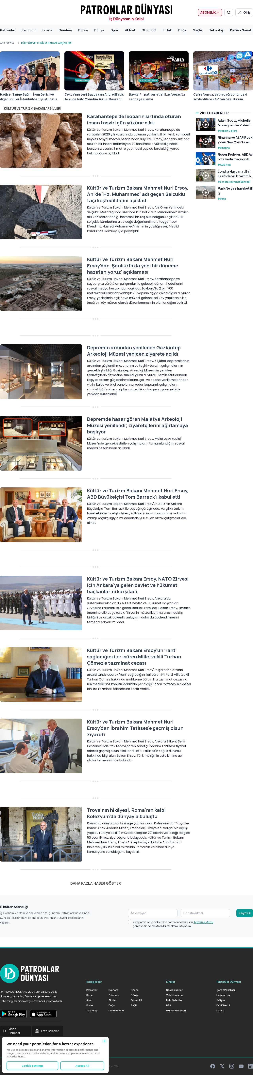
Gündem (65, 30)
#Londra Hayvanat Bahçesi (234, 181)
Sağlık (198, 30)
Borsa (83, 30)
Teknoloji (216, 30)
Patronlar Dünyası (228, 982)
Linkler (170, 982)
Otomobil (149, 30)
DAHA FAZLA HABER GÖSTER (95, 883)
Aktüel (130, 30)
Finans (47, 30)
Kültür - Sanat (240, 30)
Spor (114, 30)
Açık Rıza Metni (203, 922)
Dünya (99, 30)
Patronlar (7, 30)
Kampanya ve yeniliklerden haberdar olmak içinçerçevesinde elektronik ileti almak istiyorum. (173, 924)
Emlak (167, 30)
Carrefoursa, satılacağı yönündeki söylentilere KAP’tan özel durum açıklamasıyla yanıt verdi (220, 96)
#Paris (222, 198)
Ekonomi (28, 30)
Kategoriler (94, 982)
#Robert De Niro (227, 130)
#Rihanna (224, 147)
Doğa (182, 30)
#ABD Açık (224, 164)
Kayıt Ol (245, 913)
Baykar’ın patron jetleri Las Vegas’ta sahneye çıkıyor (157, 96)
